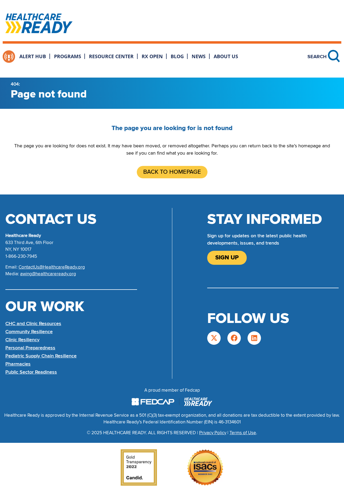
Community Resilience (29, 332)
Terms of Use (243, 433)
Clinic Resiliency (22, 340)
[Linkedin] (254, 338)
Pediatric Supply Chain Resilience (41, 356)
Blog (177, 56)
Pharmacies (18, 364)
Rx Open (152, 56)
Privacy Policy (212, 433)
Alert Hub (32, 56)
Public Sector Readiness (31, 372)
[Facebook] (234, 338)
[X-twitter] (214, 338)
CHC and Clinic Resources (33, 323)
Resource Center (111, 56)
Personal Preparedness (30, 348)
